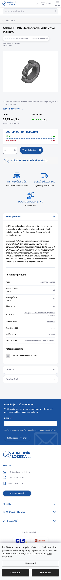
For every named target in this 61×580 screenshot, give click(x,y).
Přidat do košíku (29, 150)
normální (51, 322)
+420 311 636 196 (17, 478)
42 (54, 299)
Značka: (7, 45)
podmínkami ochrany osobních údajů (42, 430)
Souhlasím (45, 572)
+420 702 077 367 (17, 483)
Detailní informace (11, 109)
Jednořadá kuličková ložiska (24, 356)
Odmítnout (15, 572)
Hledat (54, 11)
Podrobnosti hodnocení (39, 38)
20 (54, 290)
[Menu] (57, 3)
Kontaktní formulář (17, 493)
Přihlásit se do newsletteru (17, 438)
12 (54, 306)
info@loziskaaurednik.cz (19, 472)
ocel (53, 328)
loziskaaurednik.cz (30, 532)
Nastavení (30, 563)
